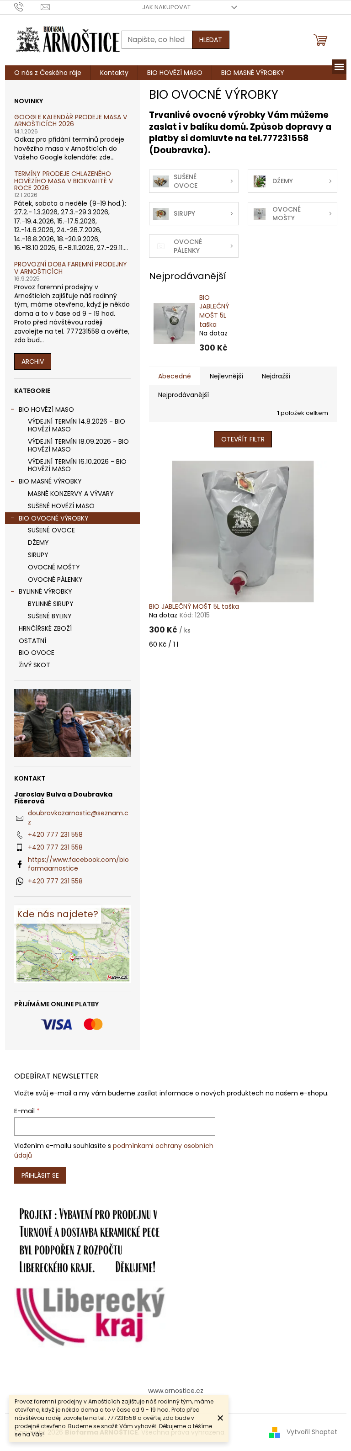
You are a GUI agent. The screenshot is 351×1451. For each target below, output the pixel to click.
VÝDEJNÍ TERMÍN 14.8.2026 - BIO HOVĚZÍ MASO (76, 425)
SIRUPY (38, 554)
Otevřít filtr (243, 439)
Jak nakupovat (166, 7)
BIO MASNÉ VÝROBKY (50, 481)
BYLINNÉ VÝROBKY (45, 591)
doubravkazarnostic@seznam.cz (78, 817)
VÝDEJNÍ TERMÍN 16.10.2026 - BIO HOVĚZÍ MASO (77, 465)
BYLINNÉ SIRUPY (51, 603)
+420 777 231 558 (55, 834)
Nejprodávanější (183, 394)
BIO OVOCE (36, 652)
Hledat (210, 39)
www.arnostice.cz (175, 1390)
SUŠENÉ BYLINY (50, 616)
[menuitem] (47, 72)
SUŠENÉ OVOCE (51, 530)
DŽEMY (38, 542)
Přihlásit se (40, 1175)
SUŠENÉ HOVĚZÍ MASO (61, 505)
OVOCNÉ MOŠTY (54, 567)
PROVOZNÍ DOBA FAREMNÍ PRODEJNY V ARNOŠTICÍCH (70, 268)
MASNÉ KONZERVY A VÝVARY (71, 493)
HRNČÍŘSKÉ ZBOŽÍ (45, 628)
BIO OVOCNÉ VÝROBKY (54, 518)
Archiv (32, 361)
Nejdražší (276, 376)
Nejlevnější (226, 376)
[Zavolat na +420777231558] (27, 6)
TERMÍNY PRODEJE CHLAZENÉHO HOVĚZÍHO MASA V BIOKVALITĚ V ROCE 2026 (63, 180)
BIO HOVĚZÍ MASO (46, 409)
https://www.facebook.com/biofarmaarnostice (78, 864)
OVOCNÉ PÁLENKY (55, 579)
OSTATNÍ (32, 640)
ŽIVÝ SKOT (34, 665)
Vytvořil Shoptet (312, 1431)
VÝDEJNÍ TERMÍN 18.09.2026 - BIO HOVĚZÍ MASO (78, 445)
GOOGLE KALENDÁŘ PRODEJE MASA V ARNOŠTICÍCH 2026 (70, 121)
